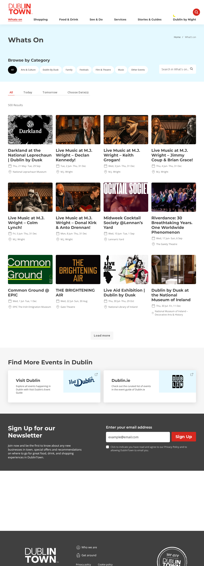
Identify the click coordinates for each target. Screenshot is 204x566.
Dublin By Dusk (51, 69)
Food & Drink (68, 19)
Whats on (15, 19)
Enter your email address (129, 427)
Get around (88, 555)
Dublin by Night (184, 19)
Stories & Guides (150, 19)
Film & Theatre (103, 69)
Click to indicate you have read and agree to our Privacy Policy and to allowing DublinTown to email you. (149, 448)
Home (177, 37)
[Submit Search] (191, 69)
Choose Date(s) (78, 92)
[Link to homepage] (20, 9)
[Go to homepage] (42, 555)
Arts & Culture (28, 69)
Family (69, 69)
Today (27, 92)
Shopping (40, 19)
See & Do (96, 19)
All (12, 69)
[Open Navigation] (196, 12)
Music (121, 69)
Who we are (89, 547)
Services (120, 19)
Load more (102, 335)
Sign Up (184, 436)
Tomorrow (49, 92)
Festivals (84, 69)
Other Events (138, 69)
